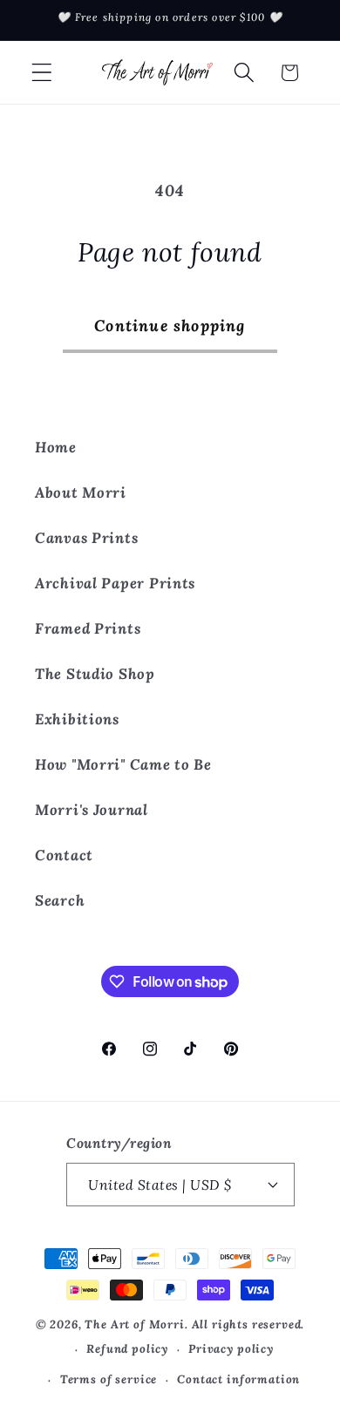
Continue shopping (169, 326)
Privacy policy (231, 1348)
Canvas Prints (86, 537)
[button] (42, 73)
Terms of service (108, 1379)
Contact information (238, 1379)
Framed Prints (87, 628)
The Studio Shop (95, 673)
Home (56, 447)
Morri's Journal (91, 809)
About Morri (80, 492)
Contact (64, 855)
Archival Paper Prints (115, 583)
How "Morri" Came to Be (123, 764)
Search (60, 900)
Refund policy (127, 1348)
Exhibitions (77, 719)
